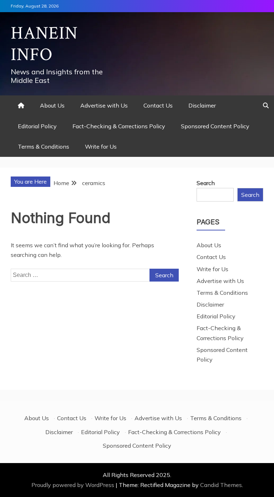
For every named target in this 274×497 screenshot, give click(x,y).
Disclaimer (202, 105)
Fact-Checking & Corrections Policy (118, 126)
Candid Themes (221, 484)
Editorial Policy (37, 126)
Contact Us (158, 105)
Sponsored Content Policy (215, 126)
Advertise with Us (104, 105)
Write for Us (101, 146)
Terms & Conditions (43, 146)
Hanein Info (44, 44)
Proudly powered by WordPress (73, 484)
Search (206, 183)
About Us (52, 105)
